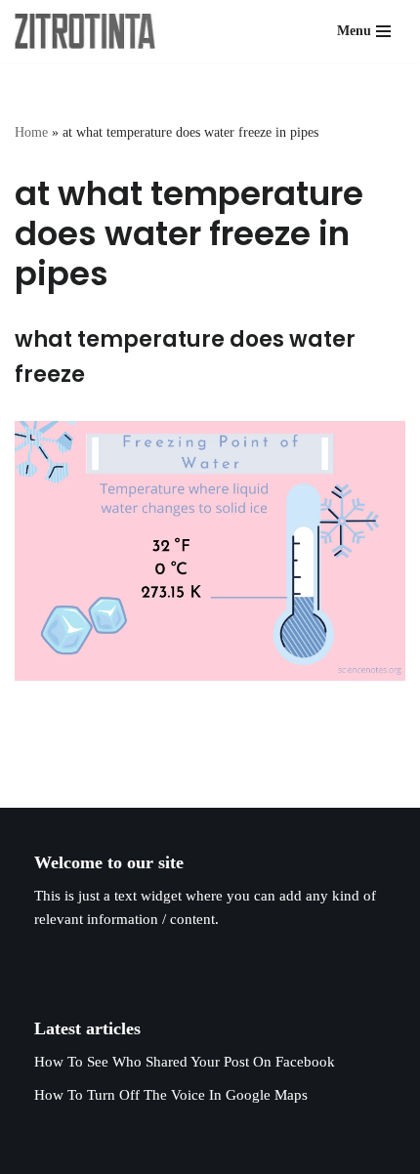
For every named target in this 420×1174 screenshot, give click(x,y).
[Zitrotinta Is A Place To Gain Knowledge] (90, 31)
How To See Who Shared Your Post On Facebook (184, 1061)
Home (31, 132)
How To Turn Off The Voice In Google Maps (171, 1095)
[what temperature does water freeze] (210, 551)
